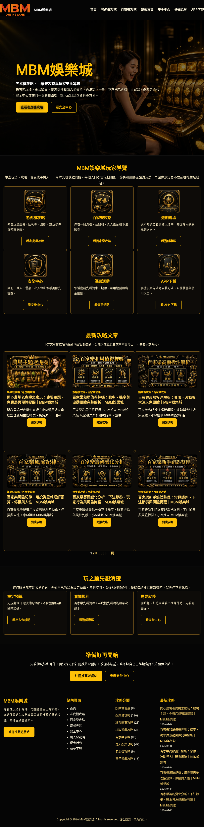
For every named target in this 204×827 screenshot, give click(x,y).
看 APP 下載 (169, 305)
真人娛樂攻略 (124, 744)
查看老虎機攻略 (32, 107)
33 (102, 553)
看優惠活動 (101, 305)
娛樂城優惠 (122, 708)
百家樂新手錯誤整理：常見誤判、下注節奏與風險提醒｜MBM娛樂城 (167, 499)
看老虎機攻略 (35, 241)
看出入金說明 (21, 620)
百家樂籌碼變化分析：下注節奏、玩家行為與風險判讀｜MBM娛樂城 (101, 499)
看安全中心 (64, 107)
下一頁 (109, 553)
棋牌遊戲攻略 (124, 730)
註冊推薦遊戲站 (86, 676)
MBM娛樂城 (43, 10)
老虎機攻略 (28, 392)
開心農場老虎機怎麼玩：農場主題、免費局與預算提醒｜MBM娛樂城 (35, 399)
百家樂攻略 (94, 392)
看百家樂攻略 (102, 241)
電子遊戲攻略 (124, 759)
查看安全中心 (119, 676)
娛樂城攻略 (13, 392)
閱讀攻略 (38, 424)
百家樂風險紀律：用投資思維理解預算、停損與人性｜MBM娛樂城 (35, 499)
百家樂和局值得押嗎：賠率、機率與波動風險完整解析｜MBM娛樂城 (101, 399)
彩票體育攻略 (124, 722)
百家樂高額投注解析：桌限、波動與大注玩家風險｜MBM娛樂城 (167, 399)
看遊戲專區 (168, 241)
